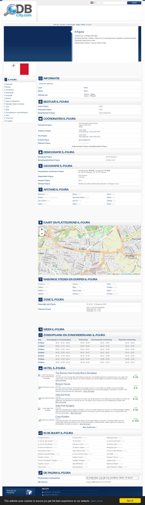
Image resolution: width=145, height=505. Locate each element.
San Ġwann (42, 201)
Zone (7, 107)
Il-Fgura (79, 31)
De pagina (9, 121)
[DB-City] (18, 17)
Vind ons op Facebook (11, 492)
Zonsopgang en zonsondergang (16, 112)
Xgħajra (40, 294)
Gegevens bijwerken (46, 83)
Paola (104, 43)
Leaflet (108, 274)
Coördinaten (10, 90)
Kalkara (40, 290)
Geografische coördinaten (122, 38)
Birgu (74, 287)
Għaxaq (75, 294)
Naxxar (75, 201)
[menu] (92, 2)
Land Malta (87, 36)
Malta (86, 88)
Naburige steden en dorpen (15, 104)
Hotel (93, 40)
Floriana (109, 294)
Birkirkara (41, 194)
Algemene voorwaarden (52, 492)
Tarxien (99, 43)
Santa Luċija (76, 290)
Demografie (9, 92)
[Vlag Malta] (20, 74)
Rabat (40, 204)
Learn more (96, 500)
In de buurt (9, 118)
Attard (109, 204)
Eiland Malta (94, 36)
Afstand (8, 98)
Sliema (109, 197)
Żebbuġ (109, 201)
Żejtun (74, 204)
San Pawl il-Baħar (78, 197)
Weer (88, 40)
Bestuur (8, 87)
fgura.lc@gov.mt (84, 140)
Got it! (130, 500)
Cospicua (93, 43)
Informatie (9, 84)
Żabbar (40, 197)
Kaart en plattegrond (12, 101)
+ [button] (42, 229)
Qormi (109, 194)
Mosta (74, 194)
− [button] (42, 233)
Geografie (9, 95)
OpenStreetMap (126, 274)
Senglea (109, 287)
